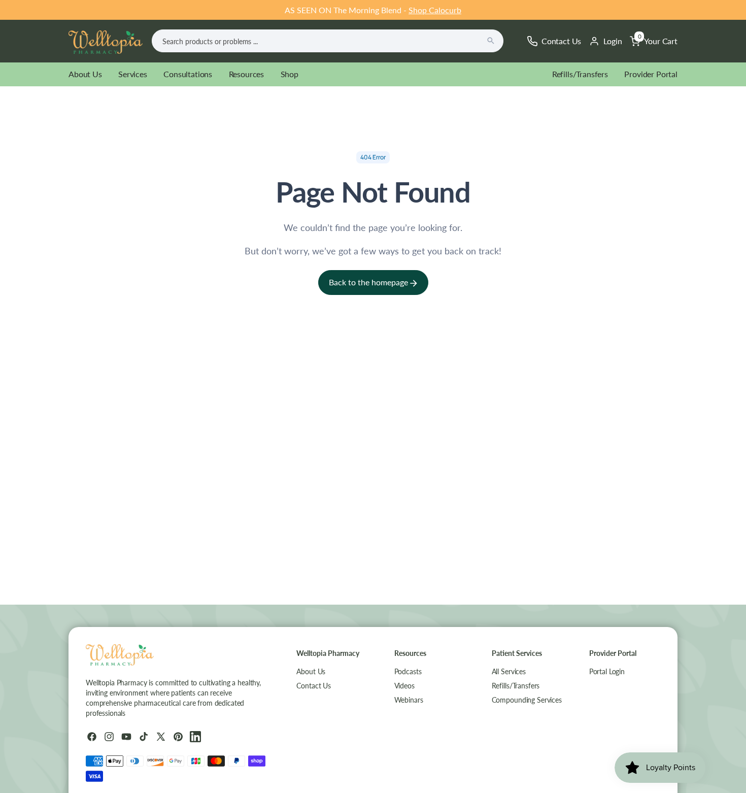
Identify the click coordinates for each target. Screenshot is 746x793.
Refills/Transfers (580, 74)
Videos (404, 685)
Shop (289, 74)
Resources (246, 74)
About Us (85, 74)
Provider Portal (650, 74)
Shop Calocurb (435, 10)
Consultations (187, 74)
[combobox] (327, 40)
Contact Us (313, 685)
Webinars (408, 700)
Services (132, 74)
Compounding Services (527, 700)
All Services (509, 671)
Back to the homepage (369, 282)
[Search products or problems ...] (490, 40)
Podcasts (408, 671)
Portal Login (607, 671)
